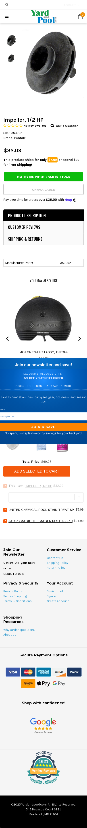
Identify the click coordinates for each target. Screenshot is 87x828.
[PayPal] (74, 672)
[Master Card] (28, 672)
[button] (13, 126)
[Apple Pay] (43, 683)
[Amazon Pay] (28, 683)
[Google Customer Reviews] (43, 725)
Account (70, 5)
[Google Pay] (59, 683)
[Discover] (59, 672)
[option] (51, 63)
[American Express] (43, 672)
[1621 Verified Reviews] (43, 785)
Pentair (19, 138)
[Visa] (13, 672)
